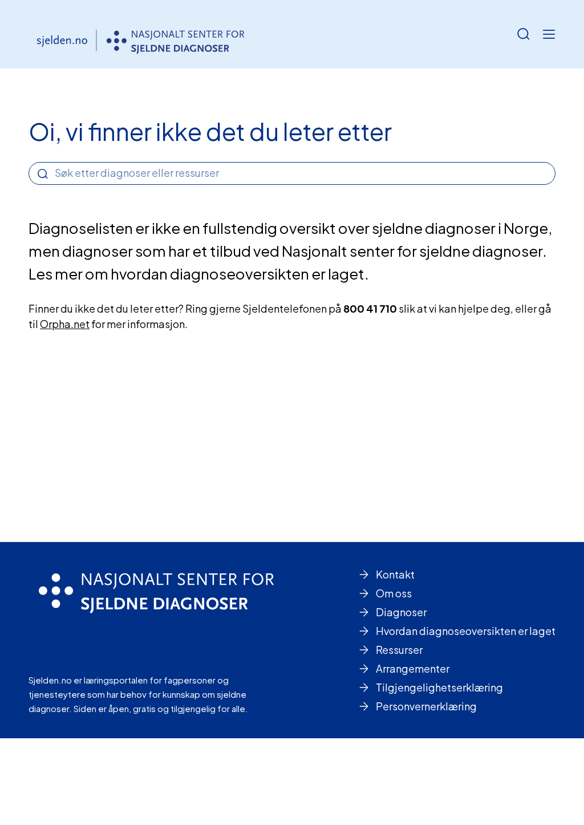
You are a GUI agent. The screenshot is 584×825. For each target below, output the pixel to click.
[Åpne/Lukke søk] (523, 34)
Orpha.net (65, 323)
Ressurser (399, 649)
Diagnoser (401, 611)
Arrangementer (412, 668)
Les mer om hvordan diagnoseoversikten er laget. (199, 273)
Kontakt (395, 574)
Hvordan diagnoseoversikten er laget (465, 630)
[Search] (42, 174)
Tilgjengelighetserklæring (439, 687)
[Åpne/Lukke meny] (548, 34)
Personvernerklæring (426, 706)
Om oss (394, 593)
